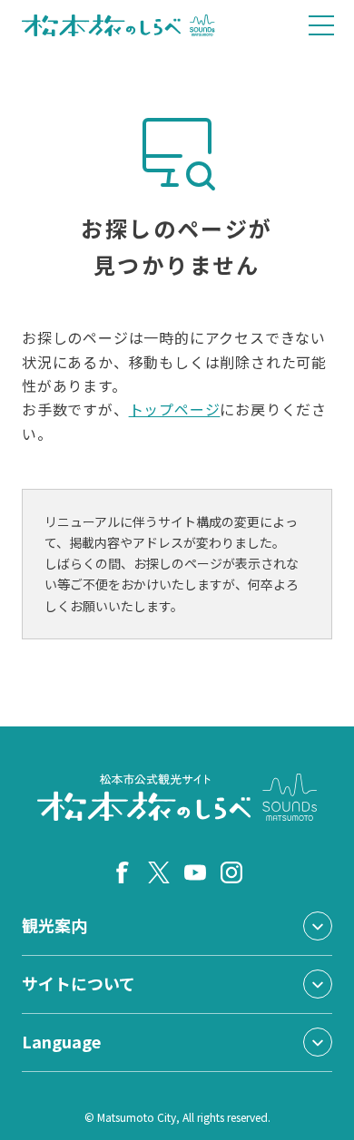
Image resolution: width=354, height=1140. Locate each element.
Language (61, 1041)
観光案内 (54, 925)
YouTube (195, 872)
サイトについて (78, 983)
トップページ (175, 409)
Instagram (231, 872)
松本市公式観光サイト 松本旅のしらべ (118, 25)
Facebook (122, 872)
